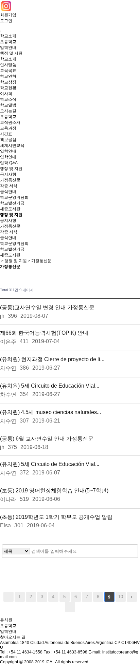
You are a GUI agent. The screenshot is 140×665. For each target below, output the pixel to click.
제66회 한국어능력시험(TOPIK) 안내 (44, 333)
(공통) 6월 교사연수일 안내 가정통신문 (46, 439)
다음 (132, 597)
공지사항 (8, 174)
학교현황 (8, 87)
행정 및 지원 (11, 53)
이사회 (6, 93)
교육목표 (8, 70)
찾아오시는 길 (12, 637)
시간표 (6, 134)
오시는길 (8, 111)
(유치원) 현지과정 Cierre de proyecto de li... (52, 359)
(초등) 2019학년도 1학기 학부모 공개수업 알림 (56, 517)
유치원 (6, 620)
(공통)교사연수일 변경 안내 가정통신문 (47, 307)
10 (120, 596)
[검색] (131, 551)
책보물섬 (8, 139)
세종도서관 (10, 209)
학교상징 (8, 82)
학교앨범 (8, 105)
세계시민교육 (12, 145)
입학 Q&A (9, 162)
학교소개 (8, 36)
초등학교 (8, 41)
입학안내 (8, 47)
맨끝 (70, 607)
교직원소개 (10, 122)
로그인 (6, 20)
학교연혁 (8, 76)
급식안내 (8, 191)
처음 (8, 597)
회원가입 (8, 15)
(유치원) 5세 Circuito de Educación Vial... (49, 386)
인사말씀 (8, 64)
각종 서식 (8, 185)
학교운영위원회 (14, 197)
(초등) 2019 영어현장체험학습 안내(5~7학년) (54, 490)
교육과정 (8, 128)
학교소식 (8, 99)
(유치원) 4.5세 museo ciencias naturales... (50, 412)
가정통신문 (10, 180)
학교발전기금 (12, 203)
